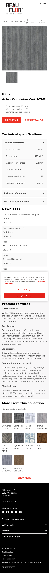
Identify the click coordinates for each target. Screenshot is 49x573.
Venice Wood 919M (5, 448)
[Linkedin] (3, 512)
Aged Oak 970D (18, 446)
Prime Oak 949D (42, 427)
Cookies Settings (24, 290)
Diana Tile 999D (18, 427)
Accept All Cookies (24, 296)
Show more (24, 478)
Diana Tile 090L (30, 427)
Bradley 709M (29, 446)
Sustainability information (17, 201)
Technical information (15, 193)
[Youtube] (16, 512)
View (5, 222)
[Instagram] (7, 512)
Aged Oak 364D (42, 446)
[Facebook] (11, 512)
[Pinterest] (20, 512)
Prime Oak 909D (6, 469)
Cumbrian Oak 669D (18, 469)
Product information (14, 142)
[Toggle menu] (46, 519)
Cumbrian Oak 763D (7, 427)
